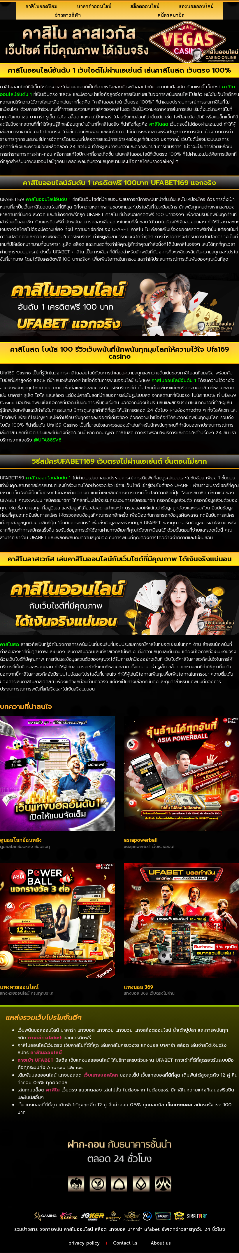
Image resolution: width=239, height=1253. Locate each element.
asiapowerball (141, 840)
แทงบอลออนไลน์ (196, 6)
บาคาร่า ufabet (143, 1229)
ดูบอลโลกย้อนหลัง (21, 840)
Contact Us (125, 1243)
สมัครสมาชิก (171, 15)
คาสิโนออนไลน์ (46, 1052)
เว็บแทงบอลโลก (100, 1075)
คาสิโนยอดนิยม (41, 6)
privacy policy (84, 1243)
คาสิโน (53, 1089)
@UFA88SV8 (47, 440)
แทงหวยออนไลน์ (19, 987)
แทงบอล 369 (138, 987)
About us (161, 1243)
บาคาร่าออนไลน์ (94, 6)
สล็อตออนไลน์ (144, 6)
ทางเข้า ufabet (45, 1037)
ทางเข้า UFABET (35, 1060)
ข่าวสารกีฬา (68, 15)
